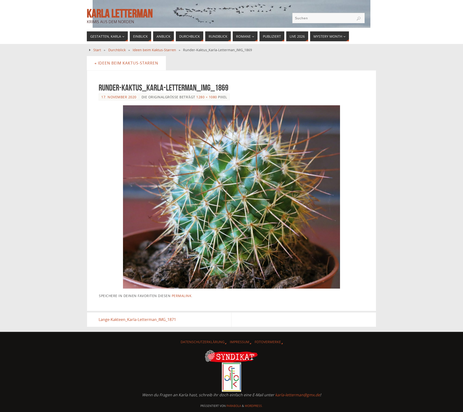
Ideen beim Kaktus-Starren (154, 50)
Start (97, 50)
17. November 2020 (118, 97)
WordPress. (254, 406)
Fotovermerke (268, 342)
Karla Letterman (120, 13)
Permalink (182, 295)
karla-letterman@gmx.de (297, 395)
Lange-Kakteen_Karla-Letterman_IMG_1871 (137, 319)
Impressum (239, 342)
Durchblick (117, 50)
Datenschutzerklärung (203, 342)
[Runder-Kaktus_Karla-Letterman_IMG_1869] (231, 197)
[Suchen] (358, 18)
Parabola (233, 406)
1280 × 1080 (206, 97)
